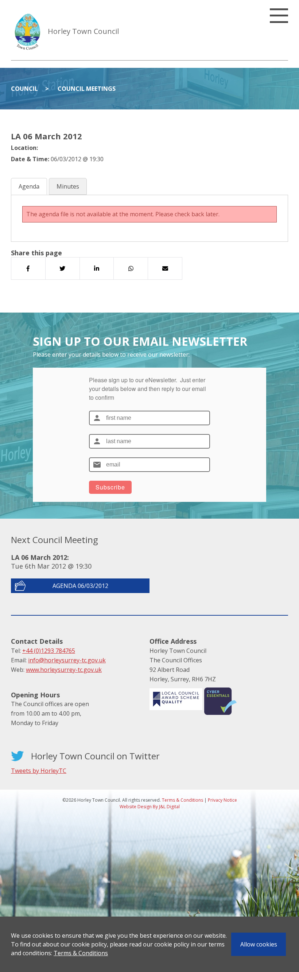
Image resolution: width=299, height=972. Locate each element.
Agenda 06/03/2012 (80, 586)
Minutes (68, 186)
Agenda (29, 186)
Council (24, 89)
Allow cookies (258, 944)
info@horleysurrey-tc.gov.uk (67, 660)
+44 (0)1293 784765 (48, 651)
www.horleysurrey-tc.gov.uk (64, 670)
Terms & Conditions (81, 953)
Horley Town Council (83, 31)
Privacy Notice (222, 800)
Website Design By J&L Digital (150, 806)
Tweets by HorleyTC (38, 771)
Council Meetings (87, 89)
